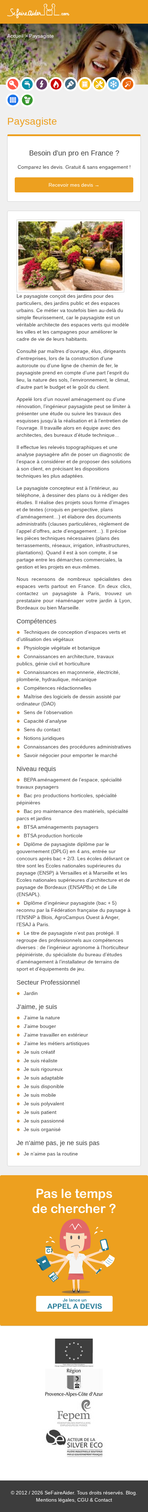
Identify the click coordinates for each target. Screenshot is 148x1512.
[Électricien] (41, 84)
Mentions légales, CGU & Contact (74, 1500)
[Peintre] (70, 84)
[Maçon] (128, 84)
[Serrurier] (13, 84)
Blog (131, 1493)
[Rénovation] (99, 84)
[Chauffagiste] (56, 84)
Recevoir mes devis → (74, 185)
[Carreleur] (13, 100)
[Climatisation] (113, 84)
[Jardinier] (27, 100)
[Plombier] (27, 84)
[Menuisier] (85, 84)
